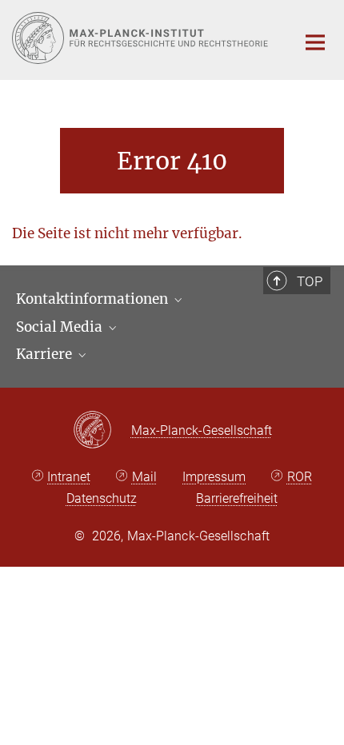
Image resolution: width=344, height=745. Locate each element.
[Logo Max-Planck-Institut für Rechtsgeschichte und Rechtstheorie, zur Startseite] (142, 38)
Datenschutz (101, 498)
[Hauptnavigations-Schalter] (315, 42)
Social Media (61, 327)
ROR (299, 476)
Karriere (45, 354)
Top (309, 281)
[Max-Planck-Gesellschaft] (102, 431)
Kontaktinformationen (93, 299)
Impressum (214, 476)
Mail (144, 476)
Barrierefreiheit (237, 498)
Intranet (68, 476)
